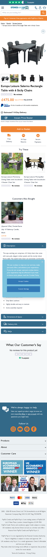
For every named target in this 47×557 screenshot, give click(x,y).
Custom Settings (23, 289)
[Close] (42, 261)
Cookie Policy (34, 275)
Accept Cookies (23, 281)
